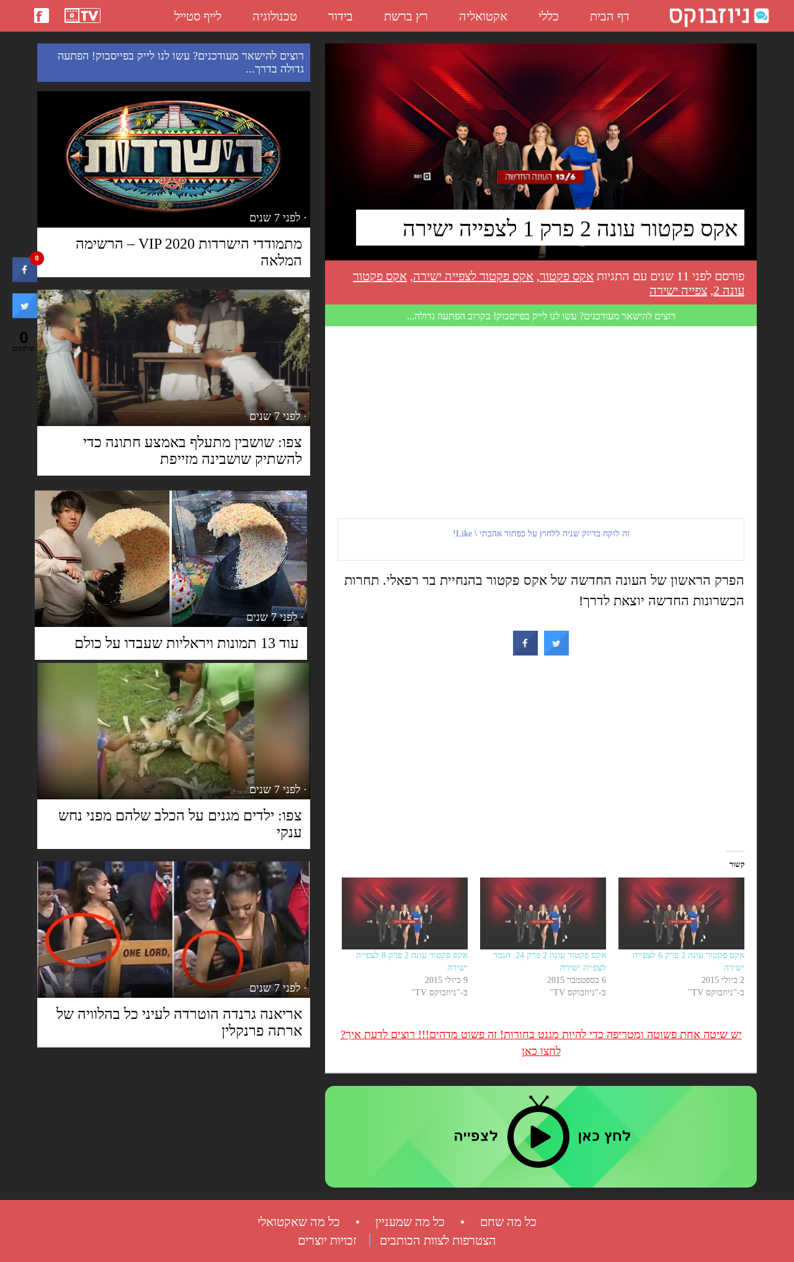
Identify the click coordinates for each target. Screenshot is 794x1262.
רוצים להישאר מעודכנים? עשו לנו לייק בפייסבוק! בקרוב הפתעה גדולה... (541, 316)
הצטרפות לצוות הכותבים (438, 1240)
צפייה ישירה (678, 290)
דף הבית (610, 16)
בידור (340, 16)
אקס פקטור (567, 276)
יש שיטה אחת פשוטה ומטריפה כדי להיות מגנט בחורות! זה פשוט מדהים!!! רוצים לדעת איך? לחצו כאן (541, 1042)
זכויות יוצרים (327, 1240)
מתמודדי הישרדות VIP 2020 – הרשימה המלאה (189, 252)
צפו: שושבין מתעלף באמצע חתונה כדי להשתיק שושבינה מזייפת (192, 450)
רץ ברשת (406, 16)
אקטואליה (483, 16)
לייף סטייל (197, 16)
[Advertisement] (540, 422)
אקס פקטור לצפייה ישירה (473, 276)
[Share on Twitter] (556, 652)
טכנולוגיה (274, 16)
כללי (548, 16)
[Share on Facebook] (525, 652)
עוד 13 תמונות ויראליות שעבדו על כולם (186, 643)
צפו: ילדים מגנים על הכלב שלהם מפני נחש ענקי (180, 823)
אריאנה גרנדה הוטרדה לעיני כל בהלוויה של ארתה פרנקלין (179, 1022)
